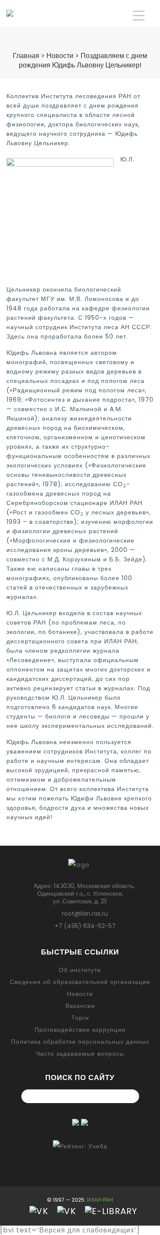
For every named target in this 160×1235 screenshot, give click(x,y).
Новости (80, 994)
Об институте (80, 970)
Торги (80, 1017)
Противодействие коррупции (80, 1029)
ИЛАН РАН (100, 1199)
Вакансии (80, 1005)
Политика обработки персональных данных (80, 1041)
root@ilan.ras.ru (85, 913)
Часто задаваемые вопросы (80, 1053)
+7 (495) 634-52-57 (85, 926)
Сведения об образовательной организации (80, 982)
